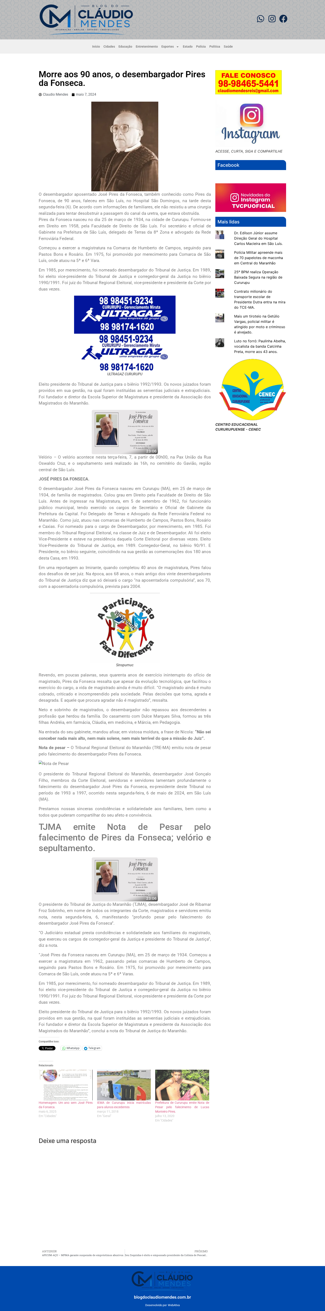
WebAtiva (174, 1305)
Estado (188, 46)
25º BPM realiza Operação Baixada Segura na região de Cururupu (258, 277)
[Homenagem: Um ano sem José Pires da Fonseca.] (66, 1085)
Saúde (228, 46)
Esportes (167, 46)
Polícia (201, 46)
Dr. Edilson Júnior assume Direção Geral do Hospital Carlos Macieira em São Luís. (258, 238)
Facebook (228, 165)
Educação (125, 46)
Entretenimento (147, 46)
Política (214, 46)
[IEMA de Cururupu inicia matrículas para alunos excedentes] (124, 1085)
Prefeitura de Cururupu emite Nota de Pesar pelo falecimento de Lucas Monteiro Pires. (182, 1107)
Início (96, 46)
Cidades (109, 46)
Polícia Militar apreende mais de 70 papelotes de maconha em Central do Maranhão (258, 257)
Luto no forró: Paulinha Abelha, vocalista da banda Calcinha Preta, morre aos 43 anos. (260, 346)
